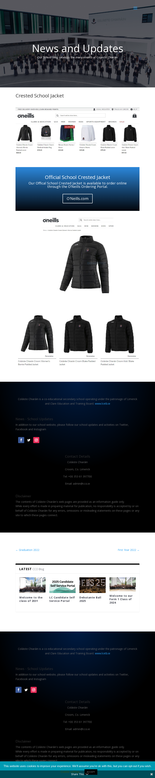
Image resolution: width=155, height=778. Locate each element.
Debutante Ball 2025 (90, 599)
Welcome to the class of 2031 (31, 599)
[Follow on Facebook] (21, 440)
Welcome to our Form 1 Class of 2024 (121, 599)
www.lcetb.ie (102, 403)
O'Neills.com (77, 198)
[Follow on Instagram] (36, 440)
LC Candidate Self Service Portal (62, 599)
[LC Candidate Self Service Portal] (62, 585)
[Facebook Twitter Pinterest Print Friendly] (78, 155)
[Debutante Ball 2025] (92, 585)
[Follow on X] (29, 440)
